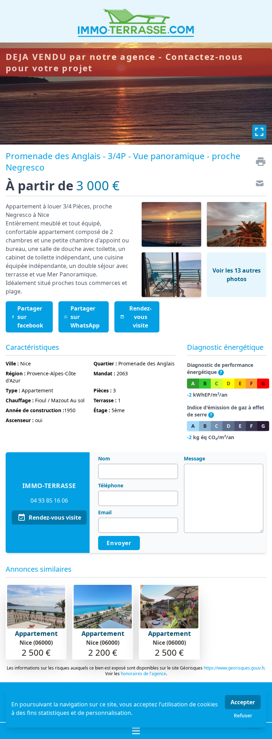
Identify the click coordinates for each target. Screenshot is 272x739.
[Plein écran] (259, 132)
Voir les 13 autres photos (236, 275)
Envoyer (119, 543)
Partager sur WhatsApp (85, 316)
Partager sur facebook (30, 316)
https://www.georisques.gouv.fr (234, 668)
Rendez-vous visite (55, 517)
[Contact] (257, 184)
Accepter (243, 702)
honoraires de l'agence (143, 674)
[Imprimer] (257, 161)
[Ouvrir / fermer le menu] (136, 731)
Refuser (243, 715)
